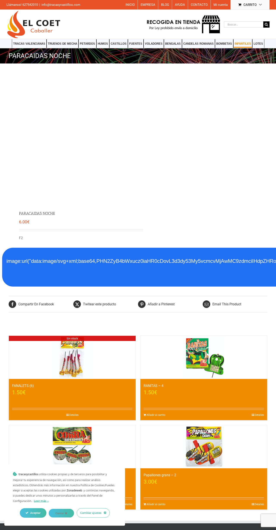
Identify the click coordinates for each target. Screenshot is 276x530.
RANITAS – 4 (153, 386)
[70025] (71, 138)
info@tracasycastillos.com (60, 5)
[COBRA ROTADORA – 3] (72, 446)
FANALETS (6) (23, 386)
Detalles (73, 414)
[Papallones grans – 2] (203, 446)
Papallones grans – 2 (160, 475)
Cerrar (60, 513)
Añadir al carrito (156, 414)
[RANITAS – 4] (203, 357)
